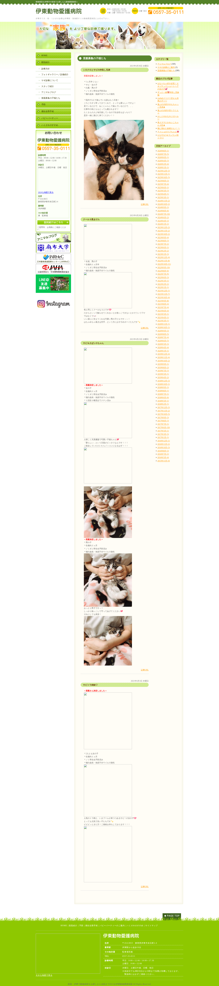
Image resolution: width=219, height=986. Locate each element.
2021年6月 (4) (163, 311)
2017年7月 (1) (163, 424)
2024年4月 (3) (163, 221)
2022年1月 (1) (163, 287)
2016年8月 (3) (163, 451)
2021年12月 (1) (163, 291)
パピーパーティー (49, 118)
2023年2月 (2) (163, 251)
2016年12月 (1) (163, 441)
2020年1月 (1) (163, 351)
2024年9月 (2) (163, 207)
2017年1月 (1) (163, 437)
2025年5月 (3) (163, 191)
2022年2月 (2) (163, 284)
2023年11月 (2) (163, 231)
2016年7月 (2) (163, 454)
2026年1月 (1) (163, 167)
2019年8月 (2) (163, 367)
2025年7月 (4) (163, 184)
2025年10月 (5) (163, 177)
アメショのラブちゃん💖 (168, 132)
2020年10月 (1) (163, 327)
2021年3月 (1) (163, 321)
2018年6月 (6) (163, 397)
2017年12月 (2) (163, 407)
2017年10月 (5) (163, 414)
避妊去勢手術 (47, 111)
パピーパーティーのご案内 (112, 925)
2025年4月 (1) (163, 194)
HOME (44, 55)
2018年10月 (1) (163, 384)
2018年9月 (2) (163, 387)
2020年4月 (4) (163, 347)
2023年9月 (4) (163, 237)
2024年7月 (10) (163, 214)
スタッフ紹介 (47, 86)
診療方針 (45, 68)
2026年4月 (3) (163, 161)
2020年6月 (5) (163, 341)
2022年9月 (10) (163, 267)
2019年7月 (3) (163, 371)
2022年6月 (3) (163, 277)
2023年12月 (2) (163, 227)
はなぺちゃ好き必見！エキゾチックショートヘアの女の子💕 (168, 86)
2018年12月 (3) (163, 381)
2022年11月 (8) (163, 261)
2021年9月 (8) (163, 301)
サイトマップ (151, 925)
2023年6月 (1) (163, 247)
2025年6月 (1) (163, 187)
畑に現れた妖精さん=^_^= (168, 128)
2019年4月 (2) (163, 377)
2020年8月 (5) (163, 334)
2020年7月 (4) (163, 337)
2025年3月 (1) (163, 197)
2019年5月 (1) (163, 374)
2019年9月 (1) (163, 364)
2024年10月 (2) (163, 204)
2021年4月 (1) (163, 317)
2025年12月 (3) (163, 171)
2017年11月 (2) (163, 411)
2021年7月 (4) (163, 307)
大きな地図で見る (46, 192)
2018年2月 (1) (163, 404)
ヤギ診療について (49, 80)
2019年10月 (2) (163, 361)
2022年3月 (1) (163, 281)
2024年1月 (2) (163, 224)
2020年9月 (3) (163, 331)
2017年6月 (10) (163, 427)
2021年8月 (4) (163, 304)
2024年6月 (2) (163, 217)
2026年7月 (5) (163, 154)
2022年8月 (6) (163, 271)
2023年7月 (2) (163, 244)
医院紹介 (45, 62)
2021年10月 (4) (163, 297)
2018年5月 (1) (163, 401)
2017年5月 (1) (163, 431)
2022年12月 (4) (163, 257)
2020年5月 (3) (163, 344)
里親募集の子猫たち (166, 70)
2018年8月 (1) (163, 391)
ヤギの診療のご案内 (166, 67)
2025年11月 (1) (163, 174)
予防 (43, 104)
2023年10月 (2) (163, 234)
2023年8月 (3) (163, 241)
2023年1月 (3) (163, 254)
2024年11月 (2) (163, 201)
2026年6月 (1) (163, 157)
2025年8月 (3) (163, 181)
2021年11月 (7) (163, 294)
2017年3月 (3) (163, 434)
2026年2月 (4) (163, 164)
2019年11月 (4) (163, 357)
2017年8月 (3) (163, 421)
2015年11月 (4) (163, 461)
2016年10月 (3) (163, 447)
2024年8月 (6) (163, 211)
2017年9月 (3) (163, 417)
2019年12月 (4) (163, 354)
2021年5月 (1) (163, 314)
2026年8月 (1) (163, 151)
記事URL (145, 204)
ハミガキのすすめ (49, 125)
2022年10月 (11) (164, 264)
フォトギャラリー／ (54, 74)
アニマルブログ (164, 64)
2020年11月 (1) (163, 324)
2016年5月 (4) (163, 457)
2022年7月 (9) (163, 274)
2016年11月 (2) (163, 444)
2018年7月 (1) (163, 394)
